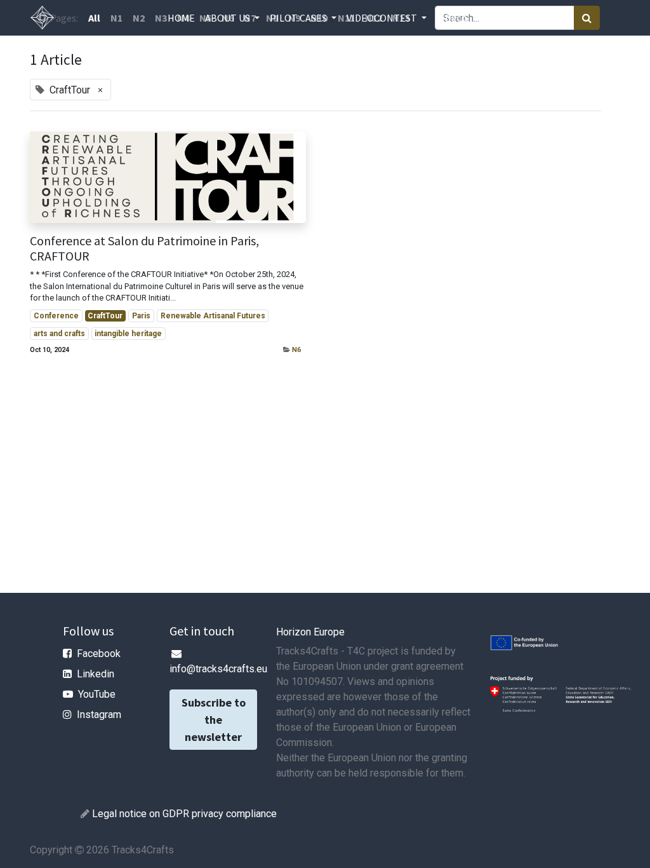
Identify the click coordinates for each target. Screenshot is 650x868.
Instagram (99, 715)
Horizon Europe (310, 632)
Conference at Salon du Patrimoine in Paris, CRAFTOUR (144, 248)
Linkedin (95, 674)
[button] (519, 18)
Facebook (99, 654)
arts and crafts (59, 333)
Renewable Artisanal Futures (213, 315)
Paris (141, 315)
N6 (296, 350)
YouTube (97, 694)
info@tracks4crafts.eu (218, 669)
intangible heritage (128, 333)
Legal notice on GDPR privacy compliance (184, 814)
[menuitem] (181, 18)
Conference (56, 315)
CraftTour (105, 315)
